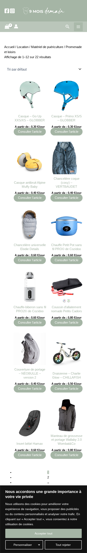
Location (23, 47)
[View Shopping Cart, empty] (7, 26)
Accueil (9, 47)
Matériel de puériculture (47, 47)
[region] (43, 519)
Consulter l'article (30, 131)
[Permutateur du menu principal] (78, 26)
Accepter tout (43, 533)
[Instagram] (12, 10)
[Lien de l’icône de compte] (16, 26)
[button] (67, 27)
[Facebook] (7, 10)
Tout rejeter (63, 544)
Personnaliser (23, 544)
